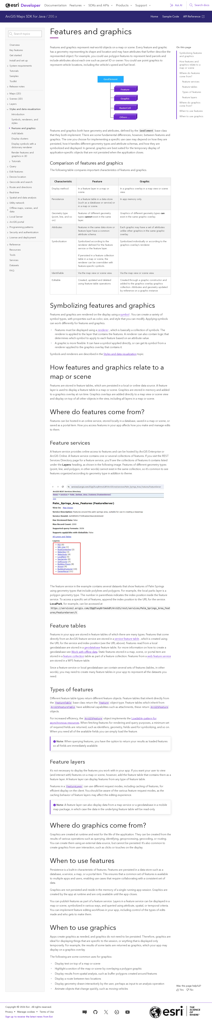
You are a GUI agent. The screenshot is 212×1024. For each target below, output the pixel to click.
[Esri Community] (85, 1012)
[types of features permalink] (95, 690)
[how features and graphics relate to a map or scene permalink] (94, 377)
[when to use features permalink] (117, 861)
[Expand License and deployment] (8, 237)
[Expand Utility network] (8, 203)
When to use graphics (191, 116)
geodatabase (92, 647)
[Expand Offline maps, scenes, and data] (8, 210)
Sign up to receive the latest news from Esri (29, 1017)
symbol (124, 314)
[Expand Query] (8, 166)
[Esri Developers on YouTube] (128, 1012)
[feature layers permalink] (87, 762)
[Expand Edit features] (8, 171)
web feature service (159, 656)
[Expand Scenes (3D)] (8, 99)
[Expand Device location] (8, 177)
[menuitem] (154, 16)
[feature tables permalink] (88, 626)
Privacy (9, 1012)
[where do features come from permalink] (147, 412)
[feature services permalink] (92, 443)
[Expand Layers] (8, 104)
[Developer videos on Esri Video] (117, 1012)
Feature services (190, 82)
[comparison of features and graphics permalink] (125, 163)
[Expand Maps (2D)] (8, 93)
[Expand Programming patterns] (8, 227)
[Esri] (175, 1012)
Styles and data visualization (120, 354)
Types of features (191, 92)
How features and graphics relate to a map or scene (189, 65)
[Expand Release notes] (8, 86)
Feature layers (189, 98)
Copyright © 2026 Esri (17, 1007)
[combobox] (25, 34)
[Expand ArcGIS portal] (8, 222)
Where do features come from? (189, 74)
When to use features (191, 111)
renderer (103, 330)
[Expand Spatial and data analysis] (8, 197)
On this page (183, 47)
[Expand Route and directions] (8, 187)
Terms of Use (47, 1012)
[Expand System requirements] (8, 66)
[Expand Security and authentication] (8, 232)
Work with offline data (84, 652)
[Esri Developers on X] (106, 1012)
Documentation (55, 5)
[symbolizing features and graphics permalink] (157, 306)
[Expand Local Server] (8, 217)
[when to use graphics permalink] (118, 928)
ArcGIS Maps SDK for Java (25, 16)
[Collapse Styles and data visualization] (8, 109)
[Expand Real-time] (8, 192)
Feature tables (189, 87)
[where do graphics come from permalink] (148, 826)
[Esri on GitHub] (95, 1012)
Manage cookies (26, 1012)
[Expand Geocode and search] (8, 182)
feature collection (73, 656)
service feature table (127, 639)
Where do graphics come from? (189, 104)
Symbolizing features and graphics (190, 54)
